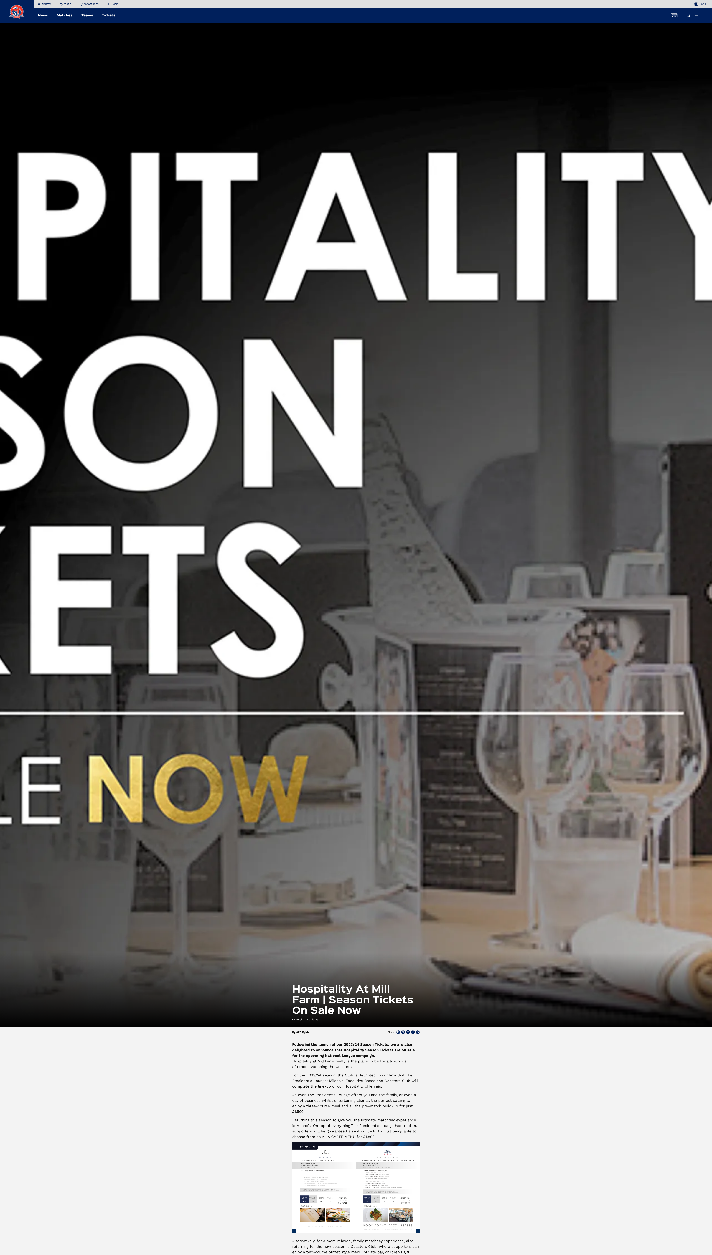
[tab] (44, 4)
